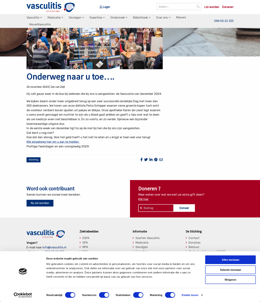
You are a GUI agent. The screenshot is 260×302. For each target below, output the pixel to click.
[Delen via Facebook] (141, 160)
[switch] (104, 295)
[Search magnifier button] (198, 6)
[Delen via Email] (161, 160)
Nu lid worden (40, 203)
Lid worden (211, 7)
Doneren (227, 7)
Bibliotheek (140, 17)
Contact (194, 238)
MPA (85, 247)
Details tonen (190, 295)
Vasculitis (33, 17)
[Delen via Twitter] (146, 160)
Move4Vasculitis (40, 24)
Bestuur (194, 247)
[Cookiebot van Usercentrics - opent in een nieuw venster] (22, 295)
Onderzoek (117, 17)
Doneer (184, 208)
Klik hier (143, 199)
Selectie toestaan (230, 269)
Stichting (33, 159)
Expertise (96, 17)
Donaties (194, 242)
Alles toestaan (230, 259)
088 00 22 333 (223, 21)
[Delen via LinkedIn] (150, 160)
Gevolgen (75, 17)
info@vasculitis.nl (54, 247)
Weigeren (230, 279)
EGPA (85, 238)
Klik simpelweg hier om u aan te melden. (53, 141)
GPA (85, 242)
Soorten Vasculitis (147, 238)
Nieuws (181, 17)
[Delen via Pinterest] (156, 160)
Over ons (162, 17)
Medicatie (54, 17)
